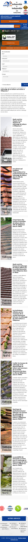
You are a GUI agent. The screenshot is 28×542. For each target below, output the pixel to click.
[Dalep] (9, 37)
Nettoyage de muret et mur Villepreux (23, 530)
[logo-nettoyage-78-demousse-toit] (8, 4)
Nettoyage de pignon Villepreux (5, 528)
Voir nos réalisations (14, 21)
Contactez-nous (11, 43)
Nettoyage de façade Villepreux (5, 524)
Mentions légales (22, 538)
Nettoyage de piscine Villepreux (14, 527)
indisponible (17, 4)
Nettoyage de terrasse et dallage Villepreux (23, 525)
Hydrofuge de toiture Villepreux (14, 524)
